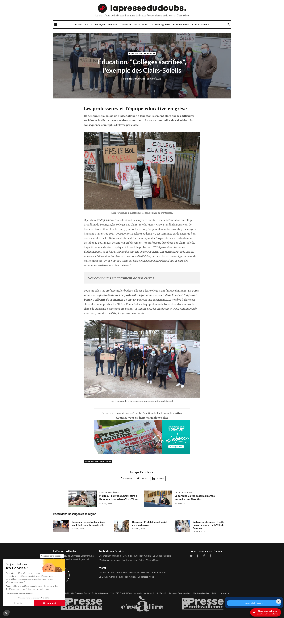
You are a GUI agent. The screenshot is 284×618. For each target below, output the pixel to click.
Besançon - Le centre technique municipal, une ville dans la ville (88, 523)
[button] (6, 613)
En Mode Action (181, 24)
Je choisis (18, 603)
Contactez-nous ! (201, 24)
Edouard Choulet (134, 78)
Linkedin (160, 478)
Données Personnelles (179, 593)
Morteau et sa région (109, 559)
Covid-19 (127, 555)
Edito (214, 593)
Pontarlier (113, 24)
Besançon (100, 24)
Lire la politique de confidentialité (19, 593)
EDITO (88, 24)
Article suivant (183, 492)
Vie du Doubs (141, 24)
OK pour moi (49, 603)
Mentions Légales (201, 593)
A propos (225, 593)
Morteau (126, 24)
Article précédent (109, 492)
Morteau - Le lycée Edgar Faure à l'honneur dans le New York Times (119, 497)
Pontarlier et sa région (133, 559)
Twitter (144, 478)
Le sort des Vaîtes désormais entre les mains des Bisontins (195, 497)
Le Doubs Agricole (160, 24)
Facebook (127, 478)
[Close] (278, 520)
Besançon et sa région (142, 53)
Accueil (78, 24)
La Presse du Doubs (81, 593)
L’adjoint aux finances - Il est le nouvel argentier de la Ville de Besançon (208, 524)
